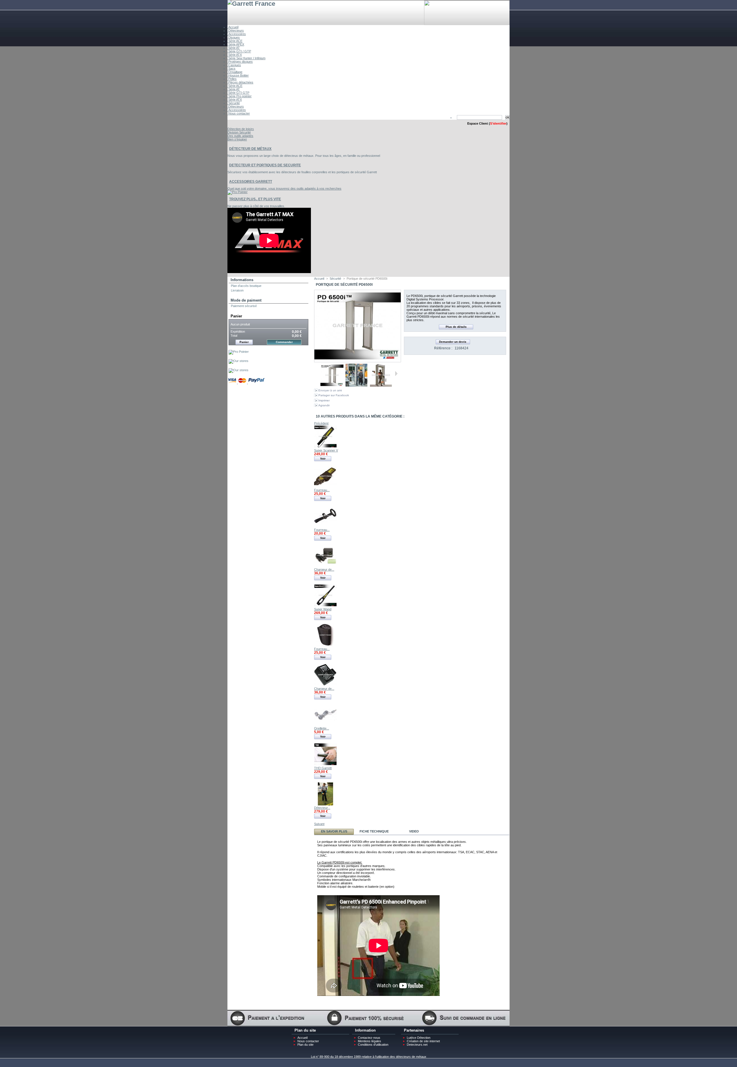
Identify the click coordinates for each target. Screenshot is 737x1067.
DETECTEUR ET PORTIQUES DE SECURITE (265, 165)
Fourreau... (322, 490)
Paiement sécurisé (244, 306)
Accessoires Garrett (250, 182)
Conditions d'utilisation (373, 1044)
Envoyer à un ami (330, 390)
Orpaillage (234, 72)
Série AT (233, 47)
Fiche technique (374, 831)
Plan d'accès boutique (246, 285)
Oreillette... (321, 728)
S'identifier (498, 123)
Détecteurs (235, 30)
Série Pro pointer (239, 96)
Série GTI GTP (238, 92)
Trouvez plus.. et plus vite (255, 199)
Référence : (443, 348)
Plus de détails (456, 326)
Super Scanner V (326, 450)
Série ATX (234, 54)
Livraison (237, 290)
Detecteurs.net (417, 1044)
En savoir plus (334, 831)
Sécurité (233, 103)
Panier (236, 316)
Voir (323, 458)
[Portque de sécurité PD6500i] (331, 385)
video (414, 831)
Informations (242, 280)
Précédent (318, 373)
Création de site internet (423, 1041)
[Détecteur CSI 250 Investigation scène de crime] (325, 804)
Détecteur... (322, 807)
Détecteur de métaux (250, 149)
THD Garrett (323, 768)
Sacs (231, 68)
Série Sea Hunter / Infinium (246, 58)
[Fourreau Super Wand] (325, 645)
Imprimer (324, 400)
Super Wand (322, 609)
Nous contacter (238, 113)
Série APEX (235, 44)
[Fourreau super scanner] (325, 486)
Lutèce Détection (418, 1037)
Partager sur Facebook (333, 395)
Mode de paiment (246, 300)
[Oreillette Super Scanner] (325, 725)
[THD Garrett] (325, 764)
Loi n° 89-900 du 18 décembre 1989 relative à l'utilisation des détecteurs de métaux (368, 1056)
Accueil (232, 27)
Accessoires (236, 34)
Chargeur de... (324, 569)
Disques (233, 37)
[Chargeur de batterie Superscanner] (325, 566)
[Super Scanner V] (325, 447)
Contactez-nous (369, 1037)
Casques (234, 65)
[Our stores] (238, 361)
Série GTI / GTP (239, 51)
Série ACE (234, 41)
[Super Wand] (325, 605)
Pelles (232, 79)
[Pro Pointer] (239, 351)
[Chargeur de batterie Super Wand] (325, 685)
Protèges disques (240, 61)
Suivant (396, 373)
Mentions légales (369, 1041)
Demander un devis (452, 341)
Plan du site (305, 1044)
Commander (284, 342)
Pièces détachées (240, 82)
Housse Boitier (238, 75)
